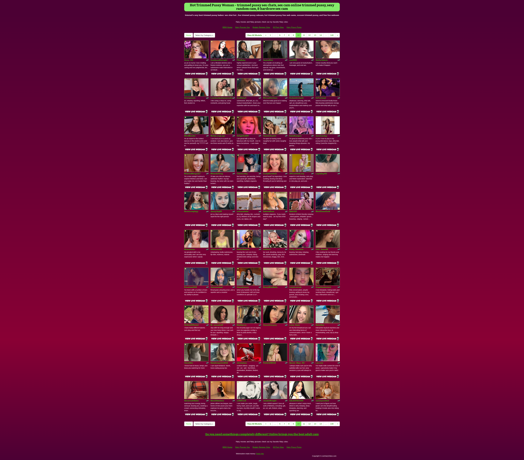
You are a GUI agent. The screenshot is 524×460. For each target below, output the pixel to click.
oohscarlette (242, 211)
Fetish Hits (260, 454)
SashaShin (268, 60)
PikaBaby (241, 60)
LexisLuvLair (295, 287)
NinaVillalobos (217, 401)
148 (332, 35)
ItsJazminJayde (296, 98)
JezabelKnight (269, 401)
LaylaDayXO (321, 173)
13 (315, 35)
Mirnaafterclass (270, 98)
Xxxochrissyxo (270, 325)
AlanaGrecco (243, 287)
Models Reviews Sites (261, 27)
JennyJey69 (216, 211)
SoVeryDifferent (191, 325)
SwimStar (320, 325)
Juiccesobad (217, 287)
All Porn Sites (278, 27)
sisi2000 (293, 60)
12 (309, 35)
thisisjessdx (190, 98)
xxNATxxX (241, 401)
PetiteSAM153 (269, 363)
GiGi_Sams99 (322, 249)
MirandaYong (217, 173)
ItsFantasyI (321, 98)
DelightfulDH (243, 136)
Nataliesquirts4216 (219, 363)
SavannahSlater (191, 401)
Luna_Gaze (294, 325)
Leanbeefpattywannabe (222, 98)
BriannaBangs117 (192, 173)
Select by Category (203, 35)
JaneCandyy (321, 136)
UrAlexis (267, 249)
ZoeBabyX (241, 98)
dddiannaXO (216, 249)
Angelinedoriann (323, 287)
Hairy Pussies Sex (242, 27)
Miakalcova (189, 249)
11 (304, 35)
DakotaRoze (268, 211)
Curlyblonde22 (270, 173)
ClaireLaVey (242, 173)
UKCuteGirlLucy (296, 173)
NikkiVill (293, 211)
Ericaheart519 (190, 287)
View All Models (254, 35)
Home (188, 35)
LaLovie (319, 363)
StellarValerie (322, 60)
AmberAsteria (243, 249)
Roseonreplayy (191, 211)
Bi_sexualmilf (217, 325)
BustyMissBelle (270, 287)
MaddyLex (241, 325)
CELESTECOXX (296, 401)
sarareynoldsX (322, 401)
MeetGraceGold (323, 211)
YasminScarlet (269, 136)
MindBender (190, 136)
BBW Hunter (227, 27)
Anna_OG (188, 60)
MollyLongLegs (218, 136)
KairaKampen (295, 136)
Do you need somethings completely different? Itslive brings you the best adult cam (262, 434)
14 (321, 35)
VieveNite (188, 363)
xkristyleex (242, 363)
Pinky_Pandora (296, 249)
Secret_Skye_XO (297, 363)
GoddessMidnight (219, 60)
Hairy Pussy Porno (294, 27)
